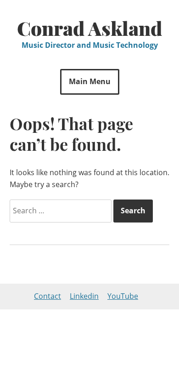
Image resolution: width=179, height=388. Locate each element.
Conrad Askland (89, 28)
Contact (47, 296)
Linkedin (84, 296)
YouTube (122, 296)
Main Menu (90, 81)
